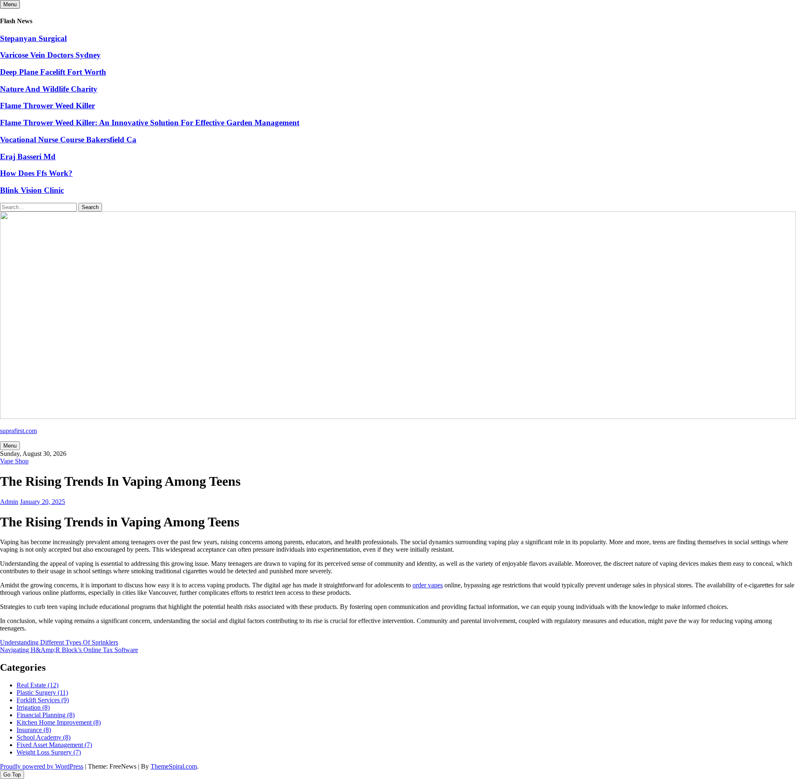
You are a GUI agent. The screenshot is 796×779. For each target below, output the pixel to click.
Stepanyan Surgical (33, 38)
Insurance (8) (34, 729)
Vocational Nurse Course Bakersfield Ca (68, 139)
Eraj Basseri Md (28, 156)
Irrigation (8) (33, 707)
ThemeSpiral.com (173, 766)
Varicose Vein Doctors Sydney (50, 55)
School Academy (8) (43, 737)
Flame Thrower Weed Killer (47, 105)
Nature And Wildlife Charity (48, 89)
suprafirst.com (18, 430)
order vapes (428, 585)
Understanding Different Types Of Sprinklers (59, 642)
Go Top (12, 775)
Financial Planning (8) (46, 714)
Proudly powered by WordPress (41, 766)
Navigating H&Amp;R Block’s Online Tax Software (69, 649)
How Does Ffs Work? (36, 173)
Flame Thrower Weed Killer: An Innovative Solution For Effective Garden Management (149, 122)
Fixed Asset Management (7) (54, 744)
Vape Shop (14, 461)
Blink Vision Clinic (32, 190)
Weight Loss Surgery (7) (49, 752)
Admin (9, 501)
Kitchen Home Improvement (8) (59, 722)
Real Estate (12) (37, 685)
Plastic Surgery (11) (42, 692)
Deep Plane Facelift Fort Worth (53, 72)
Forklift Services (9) (43, 700)
